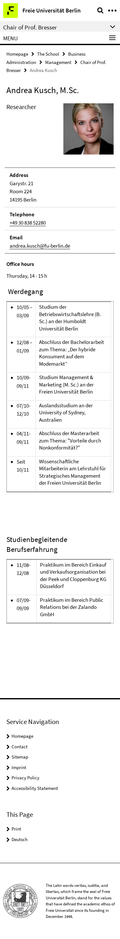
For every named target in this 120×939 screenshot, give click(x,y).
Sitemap (20, 757)
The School (48, 54)
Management (58, 62)
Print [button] (16, 829)
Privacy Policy (25, 778)
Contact (20, 747)
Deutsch (20, 839)
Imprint (19, 767)
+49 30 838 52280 (28, 222)
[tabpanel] (60, 383)
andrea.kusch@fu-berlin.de (40, 245)
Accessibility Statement (35, 788)
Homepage (17, 54)
